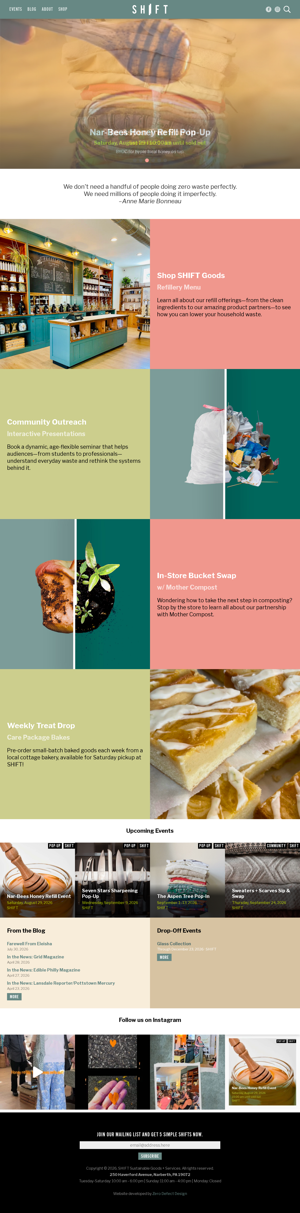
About (47, 9)
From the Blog (26, 930)
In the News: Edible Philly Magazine (43, 970)
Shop (62, 9)
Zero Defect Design (169, 1193)
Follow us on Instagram (150, 1020)
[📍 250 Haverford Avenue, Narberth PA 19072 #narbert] (37, 1072)
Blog (31, 9)
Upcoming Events (150, 830)
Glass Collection (174, 943)
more (14, 997)
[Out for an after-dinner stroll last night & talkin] (112, 1072)
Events (15, 9)
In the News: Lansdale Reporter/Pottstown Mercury (61, 983)
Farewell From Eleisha (29, 943)
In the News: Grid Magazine (35, 956)
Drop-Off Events (179, 930)
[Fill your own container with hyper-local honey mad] (262, 1072)
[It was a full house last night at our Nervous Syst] (187, 1072)
